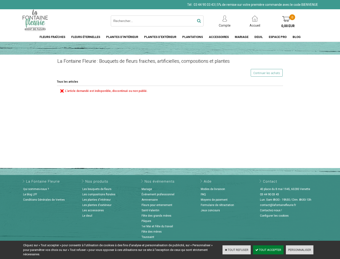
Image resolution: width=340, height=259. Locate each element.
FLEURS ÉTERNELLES (85, 37)
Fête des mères (152, 231)
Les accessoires (93, 210)
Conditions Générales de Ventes (44, 199)
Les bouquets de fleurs (96, 189)
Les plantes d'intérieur (96, 199)
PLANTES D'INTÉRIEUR (122, 37)
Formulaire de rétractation (217, 205)
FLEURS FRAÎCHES (52, 37)
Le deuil (87, 215)
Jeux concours (210, 210)
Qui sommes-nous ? (36, 189)
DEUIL (258, 37)
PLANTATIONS (192, 37)
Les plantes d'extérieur (96, 205)
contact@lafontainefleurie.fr (278, 205)
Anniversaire (150, 199)
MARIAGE (241, 37)
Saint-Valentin (150, 210)
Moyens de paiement (214, 199)
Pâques (146, 221)
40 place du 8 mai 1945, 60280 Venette (285, 189)
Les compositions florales (98, 194)
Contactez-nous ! (271, 210)
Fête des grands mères (156, 215)
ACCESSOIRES (219, 37)
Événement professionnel (158, 194)
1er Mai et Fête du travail (157, 226)
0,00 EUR (288, 26)
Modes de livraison (213, 189)
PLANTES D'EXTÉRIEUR (160, 37)
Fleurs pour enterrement (157, 205)
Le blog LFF (30, 194)
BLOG (297, 37)
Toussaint (148, 237)
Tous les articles (67, 81)
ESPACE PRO (278, 37)
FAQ (203, 194)
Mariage (147, 189)
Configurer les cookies (274, 215)
